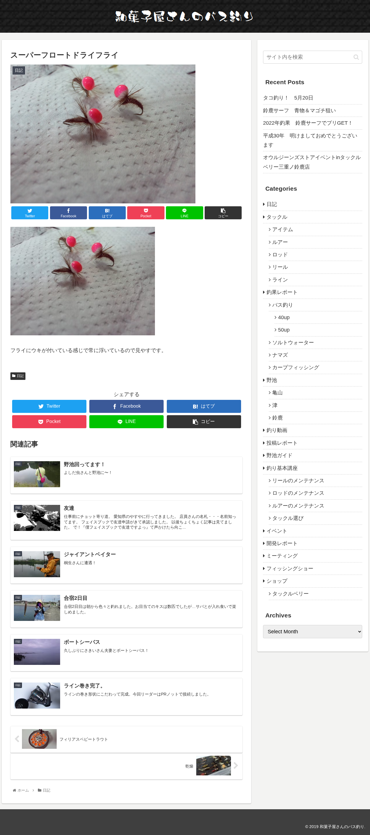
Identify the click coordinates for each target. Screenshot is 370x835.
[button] (356, 57)
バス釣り (282, 305)
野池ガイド (280, 455)
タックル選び (288, 518)
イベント (277, 531)
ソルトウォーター (293, 342)
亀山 (277, 393)
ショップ (277, 581)
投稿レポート (282, 443)
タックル (277, 217)
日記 (20, 376)
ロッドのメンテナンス (298, 493)
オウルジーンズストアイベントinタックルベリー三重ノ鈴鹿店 (312, 162)
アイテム (282, 229)
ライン (280, 280)
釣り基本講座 (282, 468)
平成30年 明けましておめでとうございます (310, 140)
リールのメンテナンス (298, 480)
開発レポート (282, 543)
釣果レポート (282, 292)
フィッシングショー (290, 568)
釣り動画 (277, 430)
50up (284, 330)
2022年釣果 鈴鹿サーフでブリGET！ (308, 123)
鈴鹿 (277, 418)
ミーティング (282, 556)
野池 (272, 380)
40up (284, 317)
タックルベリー (290, 594)
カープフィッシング (295, 367)
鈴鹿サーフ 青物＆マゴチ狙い (299, 110)
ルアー (280, 242)
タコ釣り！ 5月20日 (288, 98)
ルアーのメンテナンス (298, 506)
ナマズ (280, 355)
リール (280, 267)
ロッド (280, 255)
